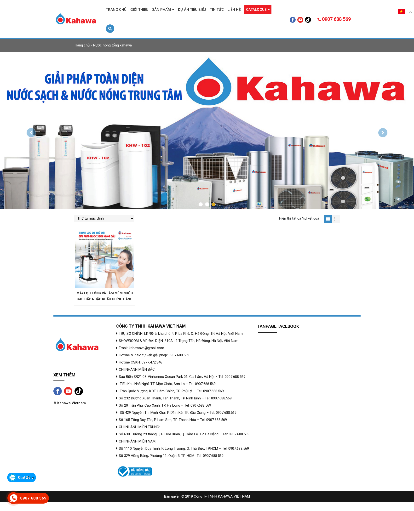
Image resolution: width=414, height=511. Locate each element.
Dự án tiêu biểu (192, 9)
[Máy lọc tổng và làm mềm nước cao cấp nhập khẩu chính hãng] (104, 258)
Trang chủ (116, 9)
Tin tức (217, 9)
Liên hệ (234, 9)
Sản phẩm (161, 9)
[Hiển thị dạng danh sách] (336, 219)
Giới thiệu (139, 9)
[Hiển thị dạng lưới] (328, 219)
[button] (31, 133)
